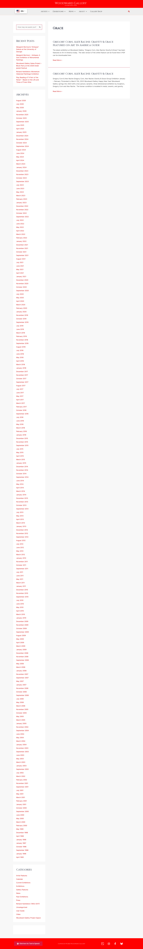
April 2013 (20, 519)
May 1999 (19, 829)
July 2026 (20, 104)
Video (18, 914)
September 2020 (22, 291)
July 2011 (19, 572)
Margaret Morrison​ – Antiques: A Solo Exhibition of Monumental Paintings (28, 57)
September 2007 (22, 678)
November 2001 (22, 783)
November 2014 (22, 470)
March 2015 (20, 459)
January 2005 (21, 723)
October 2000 (21, 808)
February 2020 (21, 308)
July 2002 (20, 773)
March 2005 (20, 720)
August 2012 (20, 540)
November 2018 (22, 340)
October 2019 (21, 319)
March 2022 (20, 234)
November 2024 (22, 139)
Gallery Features (22, 890)
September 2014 (22, 477)
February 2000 (21, 826)
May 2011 (19, 579)
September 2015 (22, 445)
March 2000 (20, 822)
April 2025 (20, 129)
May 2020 (20, 298)
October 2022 (21, 213)
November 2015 (22, 442)
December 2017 (22, 371)
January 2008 (21, 671)
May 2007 (20, 681)
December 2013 (22, 498)
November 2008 (22, 657)
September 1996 (22, 850)
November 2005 (22, 709)
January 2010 (21, 618)
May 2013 (19, 516)
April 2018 (20, 361)
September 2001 (22, 787)
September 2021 (22, 255)
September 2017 (22, 382)
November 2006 (22, 688)
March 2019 (20, 333)
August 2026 (21, 100)
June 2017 (20, 393)
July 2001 (19, 790)
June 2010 (20, 604)
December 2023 (22, 171)
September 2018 (22, 343)
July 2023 (20, 185)
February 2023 (21, 199)
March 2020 (20, 305)
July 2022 (20, 220)
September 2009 (22, 632)
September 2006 (22, 695)
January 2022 (21, 241)
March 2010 (20, 614)
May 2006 (20, 702)
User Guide (20, 911)
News (71, 11)
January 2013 (21, 526)
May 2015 (19, 452)
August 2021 (20, 259)
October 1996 (21, 847)
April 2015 (20, 456)
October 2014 (21, 474)
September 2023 (22, 181)
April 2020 (20, 301)
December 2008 (22, 653)
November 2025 (22, 115)
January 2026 (21, 111)
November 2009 (22, 625)
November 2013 (22, 502)
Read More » (57, 60)
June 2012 (20, 547)
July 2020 (20, 294)
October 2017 (21, 379)
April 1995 (20, 857)
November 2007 (22, 674)
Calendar (19, 879)
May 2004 (20, 738)
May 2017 (19, 396)
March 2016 (20, 428)
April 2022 (20, 231)
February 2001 (21, 801)
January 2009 (21, 650)
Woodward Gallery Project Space (28, 918)
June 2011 (20, 576)
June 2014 (20, 481)
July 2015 (19, 449)
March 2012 (20, 554)
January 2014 (21, 495)
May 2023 (20, 192)
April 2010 (20, 611)
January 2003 (21, 766)
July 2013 (19, 512)
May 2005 (20, 716)
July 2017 (19, 389)
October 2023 (21, 178)
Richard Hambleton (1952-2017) (28, 904)
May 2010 (19, 607)
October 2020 (21, 287)
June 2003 (20, 755)
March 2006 (20, 706)
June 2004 (20, 734)
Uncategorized (21, 907)
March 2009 (20, 646)
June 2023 (20, 188)
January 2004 (21, 745)
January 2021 (21, 276)
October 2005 (21, 713)
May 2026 (20, 108)
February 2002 (21, 780)
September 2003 (22, 752)
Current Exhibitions (23, 883)
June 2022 (20, 224)
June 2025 (20, 125)
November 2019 (22, 315)
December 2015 (22, 438)
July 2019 (19, 326)
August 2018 (20, 347)
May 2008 (20, 664)
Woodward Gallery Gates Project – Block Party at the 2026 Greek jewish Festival (29, 65)
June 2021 (20, 266)
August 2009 (21, 635)
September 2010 (22, 597)
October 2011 (21, 565)
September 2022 (22, 217)
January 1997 (21, 843)
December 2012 (22, 530)
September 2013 (22, 509)
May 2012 (19, 551)
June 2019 (20, 329)
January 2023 (21, 203)
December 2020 (22, 280)
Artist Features (21, 876)
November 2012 (22, 533)
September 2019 (22, 322)
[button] (48, 11)
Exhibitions (58, 11)
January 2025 (21, 132)
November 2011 (22, 562)
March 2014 (20, 491)
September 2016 (22, 414)
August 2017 (20, 386)
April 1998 (20, 836)
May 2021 (19, 269)
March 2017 (20, 403)
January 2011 (21, 586)
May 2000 (20, 818)
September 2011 (22, 569)
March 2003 (20, 762)
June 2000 (20, 815)
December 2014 (22, 467)
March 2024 (20, 164)
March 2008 (20, 667)
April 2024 (20, 160)
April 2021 (20, 273)
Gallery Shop (96, 11)
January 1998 (21, 840)
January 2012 (21, 558)
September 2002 (22, 769)
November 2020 (22, 283)
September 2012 (22, 537)
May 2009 (20, 639)
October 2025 (21, 118)
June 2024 (20, 153)
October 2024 (21, 143)
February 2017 (21, 407)
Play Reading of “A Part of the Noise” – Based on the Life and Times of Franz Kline (27, 79)
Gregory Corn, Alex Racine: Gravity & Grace (83, 73)
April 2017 (20, 400)
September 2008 (22, 660)
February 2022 (21, 238)
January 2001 (21, 804)
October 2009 (21, 628)
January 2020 (21, 312)
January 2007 (21, 685)
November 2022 (22, 210)
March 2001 (20, 797)
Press (18, 900)
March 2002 (20, 776)
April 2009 (20, 642)
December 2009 (22, 621)
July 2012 (19, 544)
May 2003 (20, 759)
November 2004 (22, 727)
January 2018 (21, 368)
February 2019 (21, 336)
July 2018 (19, 350)
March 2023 (20, 196)
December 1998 (22, 833)
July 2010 (19, 600)
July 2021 (19, 262)
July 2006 (20, 699)
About (82, 11)
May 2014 (19, 484)
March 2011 (20, 583)
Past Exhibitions (22, 897)
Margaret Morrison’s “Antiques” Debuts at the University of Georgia (27, 49)
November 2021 (22, 248)
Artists (44, 11)
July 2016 (19, 417)
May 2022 (20, 227)
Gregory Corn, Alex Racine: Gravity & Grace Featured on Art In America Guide (83, 43)
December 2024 (22, 136)
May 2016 (19, 424)
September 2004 (22, 730)
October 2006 (21, 692)
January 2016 (21, 435)
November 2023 (22, 174)
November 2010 (22, 593)
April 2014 (20, 488)
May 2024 (20, 157)
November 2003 (22, 748)
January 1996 (21, 854)
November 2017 (22, 375)
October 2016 (21, 410)
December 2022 (22, 206)
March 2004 (20, 741)
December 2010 (22, 590)
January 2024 (21, 167)
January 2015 (21, 463)
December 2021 (22, 245)
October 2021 (21, 252)
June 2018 (20, 354)
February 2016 (21, 431)
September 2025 (22, 122)
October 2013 (21, 505)
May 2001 (19, 794)
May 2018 (19, 357)
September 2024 (22, 146)
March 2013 (20, 523)
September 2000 (22, 811)
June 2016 (20, 421)
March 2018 (20, 364)
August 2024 (21, 150)
